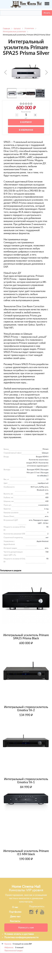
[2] (23, 104)
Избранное (8, 947)
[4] (29, 104)
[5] (31, 104)
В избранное (26, 130)
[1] (21, 104)
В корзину (26, 122)
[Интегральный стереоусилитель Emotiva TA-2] (26, 675)
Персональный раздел (13, 950)
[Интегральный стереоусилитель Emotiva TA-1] (26, 747)
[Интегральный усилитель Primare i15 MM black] (26, 819)
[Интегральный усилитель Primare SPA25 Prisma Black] (26, 603)
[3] (26, 104)
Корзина (7, 944)
